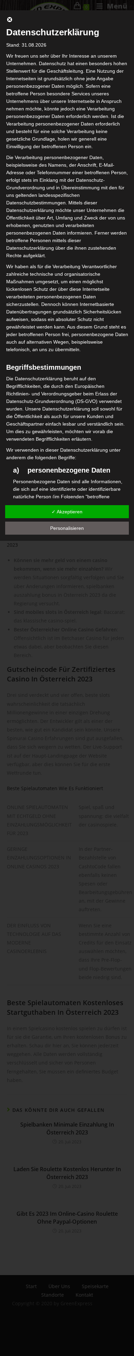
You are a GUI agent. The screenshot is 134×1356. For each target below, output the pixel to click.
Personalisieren (67, 528)
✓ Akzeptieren (67, 511)
